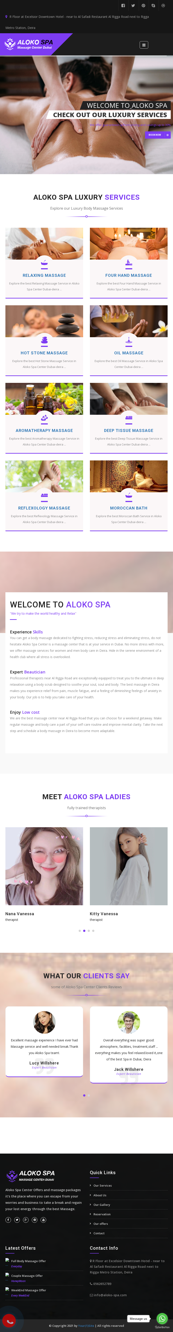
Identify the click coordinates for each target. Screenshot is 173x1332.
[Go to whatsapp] (162, 1318)
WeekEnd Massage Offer (28, 1290)
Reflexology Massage (44, 508)
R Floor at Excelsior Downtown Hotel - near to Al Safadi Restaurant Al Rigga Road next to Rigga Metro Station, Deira (77, 22)
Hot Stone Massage (44, 353)
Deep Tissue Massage (128, 430)
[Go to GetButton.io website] (162, 1327)
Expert (27, 672)
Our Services (102, 1185)
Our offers (100, 1224)
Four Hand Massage (128, 275)
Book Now (155, 135)
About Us (99, 1195)
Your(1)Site (86, 1326)
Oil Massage (128, 353)
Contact (99, 1233)
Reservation (102, 1214)
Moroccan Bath (129, 508)
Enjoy (25, 712)
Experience (26, 632)
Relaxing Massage (44, 275)
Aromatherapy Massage (44, 430)
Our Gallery (101, 1205)
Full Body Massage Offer (28, 1261)
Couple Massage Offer (27, 1276)
